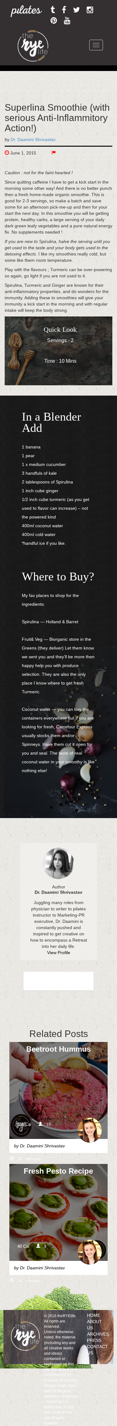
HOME (93, 1315)
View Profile (58, 952)
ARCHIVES (98, 1334)
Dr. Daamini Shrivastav (33, 139)
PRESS (94, 1340)
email (61, 1385)
